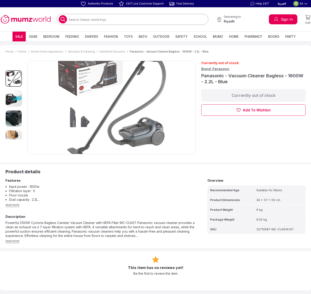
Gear (33, 36)
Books (273, 36)
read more (12, 204)
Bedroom (51, 36)
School (200, 36)
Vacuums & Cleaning (81, 51)
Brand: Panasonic (215, 69)
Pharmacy (253, 36)
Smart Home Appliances (47, 51)
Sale (19, 36)
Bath (143, 36)
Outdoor (161, 36)
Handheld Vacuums (112, 51)
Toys (128, 36)
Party (290, 36)
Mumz (218, 36)
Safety (181, 36)
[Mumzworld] (25, 19)
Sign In (287, 19)
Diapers (91, 36)
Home (234, 36)
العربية (282, 3)
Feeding (72, 36)
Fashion (111, 36)
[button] (259, 3)
